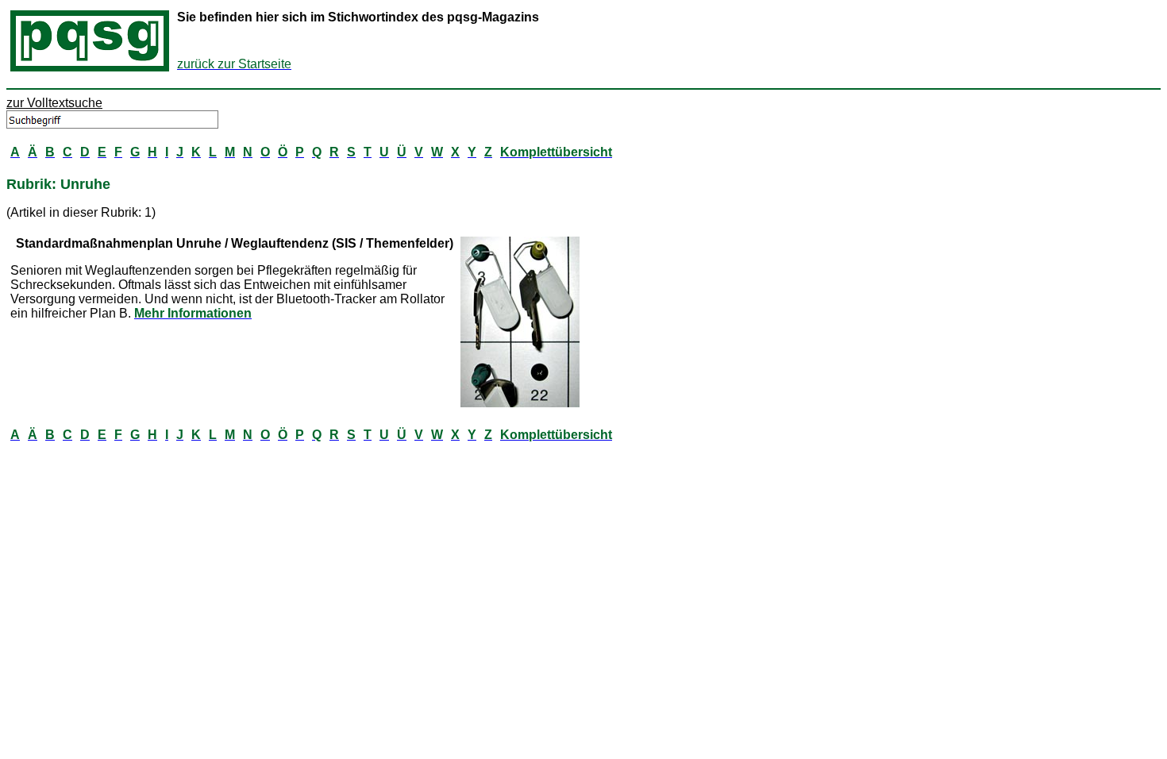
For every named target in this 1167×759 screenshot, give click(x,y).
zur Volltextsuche (54, 103)
